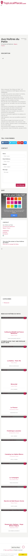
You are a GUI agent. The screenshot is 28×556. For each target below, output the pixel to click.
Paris (12, 362)
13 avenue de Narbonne (9, 226)
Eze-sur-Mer (12, 479)
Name (4, 153)
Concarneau (12, 409)
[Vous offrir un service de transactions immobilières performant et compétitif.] (14, 318)
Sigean (15, 44)
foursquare (5, 233)
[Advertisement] (14, 20)
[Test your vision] (14, 205)
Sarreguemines (12, 432)
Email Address (6, 159)
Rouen (12, 503)
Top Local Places (9, 550)
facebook (5, 232)
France (3, 45)
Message (5, 169)
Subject (5, 164)
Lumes (12, 386)
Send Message (20, 185)
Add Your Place (16, 547)
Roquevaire (12, 527)
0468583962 (6, 230)
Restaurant (6, 302)
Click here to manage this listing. (11, 244)
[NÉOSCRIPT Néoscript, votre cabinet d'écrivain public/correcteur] (14, 370)
